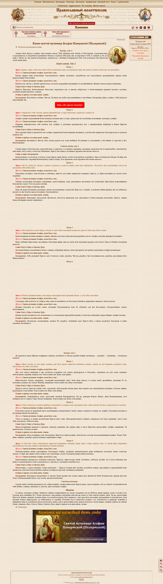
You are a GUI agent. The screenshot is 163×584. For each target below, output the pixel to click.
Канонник (80, 1)
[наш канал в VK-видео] (145, 27)
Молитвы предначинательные (30, 47)
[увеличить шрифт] (161, 570)
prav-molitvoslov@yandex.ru (84, 577)
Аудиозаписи (74, 5)
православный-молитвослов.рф (81, 573)
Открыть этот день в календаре (140, 52)
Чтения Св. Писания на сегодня (140, 57)
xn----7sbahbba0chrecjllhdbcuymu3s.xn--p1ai (85, 582)
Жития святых (99, 5)
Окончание (22, 507)
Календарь (60, 1)
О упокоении (123, 1)
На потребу (87, 5)
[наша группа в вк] (137, 27)
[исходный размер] (161, 566)
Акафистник (91, 1)
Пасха (113, 1)
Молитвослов (48, 1)
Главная (37, 1)
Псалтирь (70, 1)
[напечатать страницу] (149, 27)
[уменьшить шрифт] (161, 563)
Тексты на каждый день (24, 27)
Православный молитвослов (81, 10)
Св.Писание (63, 5)
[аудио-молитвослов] (133, 27)
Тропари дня (140, 43)
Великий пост (104, 1)
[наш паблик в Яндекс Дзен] (141, 27)
